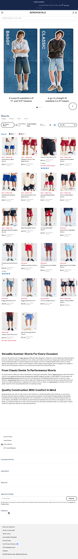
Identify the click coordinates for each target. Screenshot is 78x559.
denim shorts (57, 374)
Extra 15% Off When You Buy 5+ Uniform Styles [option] (39, 5)
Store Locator (8, 436)
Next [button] (73, 106)
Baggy (4, 118)
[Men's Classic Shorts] (57, 61)
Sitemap (5, 551)
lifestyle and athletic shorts (10, 378)
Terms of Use (6, 534)
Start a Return (7, 444)
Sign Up (71, 498)
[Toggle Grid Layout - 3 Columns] (50, 125)
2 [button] (39, 8)
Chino (19, 118)
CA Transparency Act (9, 547)
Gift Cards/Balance (10, 448)
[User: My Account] (73, 13)
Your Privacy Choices (9, 544)
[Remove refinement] (14, 134)
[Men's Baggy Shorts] (21, 61)
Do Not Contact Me (9, 530)
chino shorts (53, 382)
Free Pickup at (27, 125)
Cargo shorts (12, 380)
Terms (71, 502)
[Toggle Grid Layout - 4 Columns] (54, 125)
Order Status (8, 440)
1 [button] (36, 8)
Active (26, 118)
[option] (21, 65)
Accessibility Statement (10, 537)
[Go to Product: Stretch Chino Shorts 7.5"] (49, 164)
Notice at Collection (9, 527)
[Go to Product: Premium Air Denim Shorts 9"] (10, 272)
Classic (11, 118)
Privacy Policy (5, 504)
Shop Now (51, 5)
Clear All (3, 134)
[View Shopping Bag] (76, 12)
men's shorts (24, 358)
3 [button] (41, 8)
